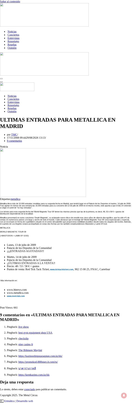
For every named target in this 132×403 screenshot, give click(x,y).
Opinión (12, 47)
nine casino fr (25, 344)
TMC (14, 134)
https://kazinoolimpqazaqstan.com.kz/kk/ (40, 356)
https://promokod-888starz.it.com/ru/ (38, 361)
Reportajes (13, 41)
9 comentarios (14, 140)
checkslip (23, 338)
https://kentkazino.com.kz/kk (34, 374)
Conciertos (13, 34)
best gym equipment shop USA (35, 332)
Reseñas (12, 44)
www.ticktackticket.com (61, 269)
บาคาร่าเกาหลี (27, 368)
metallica (15, 199)
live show (23, 326)
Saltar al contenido (10, 1)
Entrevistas (13, 38)
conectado (29, 389)
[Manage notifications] (124, 395)
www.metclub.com (16, 296)
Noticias (12, 31)
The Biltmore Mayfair (30, 350)
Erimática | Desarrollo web (18, 401)
